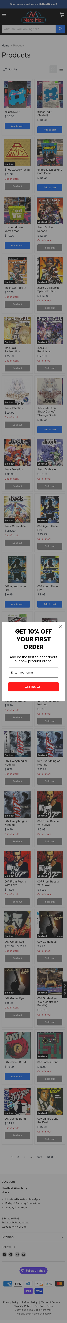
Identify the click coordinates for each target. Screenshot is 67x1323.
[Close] (60, 626)
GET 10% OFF (33, 687)
